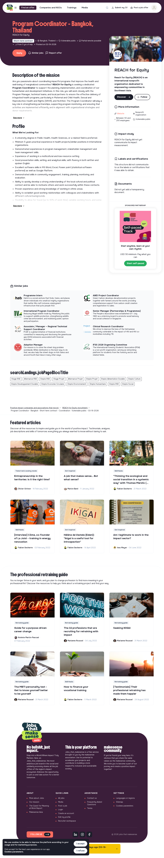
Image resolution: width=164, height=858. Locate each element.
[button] (142, 97)
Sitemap (119, 802)
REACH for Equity (131, 70)
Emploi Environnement (77, 384)
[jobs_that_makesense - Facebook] (89, 834)
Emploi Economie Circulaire (53, 384)
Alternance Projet (75, 379)
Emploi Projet (92, 379)
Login (60, 809)
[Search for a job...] (107, 7)
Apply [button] (19, 53)
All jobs (61, 798)
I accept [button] (80, 843)
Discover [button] (122, 97)
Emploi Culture (134, 379)
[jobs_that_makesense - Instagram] (82, 834)
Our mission (34, 802)
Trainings (71, 7)
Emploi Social (128, 384)
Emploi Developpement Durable (24, 384)
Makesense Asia (36, 812)
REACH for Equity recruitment (75, 408)
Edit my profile (64, 817)
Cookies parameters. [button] (14, 852)
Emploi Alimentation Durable (113, 379)
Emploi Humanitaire (98, 384)
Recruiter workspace (67, 821)
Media (85, 7)
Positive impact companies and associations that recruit (34, 408)
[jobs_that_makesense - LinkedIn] (75, 834)
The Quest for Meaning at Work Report (39, 807)
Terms (89, 808)
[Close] (117, 848)
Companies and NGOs (51, 7)
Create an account (66, 813)
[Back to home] (32, 732)
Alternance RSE (30, 379)
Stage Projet (58, 379)
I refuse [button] (80, 850)
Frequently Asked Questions (94, 803)
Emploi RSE (45, 379)
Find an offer (27, 7)
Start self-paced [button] (135, 263)
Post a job (62, 806)
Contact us (92, 798)
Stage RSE (15, 379)
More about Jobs (36, 798)
